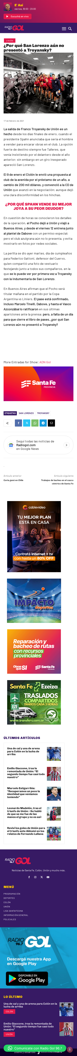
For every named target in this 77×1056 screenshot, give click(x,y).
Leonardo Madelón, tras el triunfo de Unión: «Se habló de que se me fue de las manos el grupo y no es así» (24, 813)
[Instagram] (35, 877)
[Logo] (14, 28)
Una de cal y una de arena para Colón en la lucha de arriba (23, 751)
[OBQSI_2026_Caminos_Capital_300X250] (34, 676)
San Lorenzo (26, 413)
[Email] (51, 423)
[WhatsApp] (34, 423)
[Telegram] (43, 423)
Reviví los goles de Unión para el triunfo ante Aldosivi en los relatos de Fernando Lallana (26, 831)
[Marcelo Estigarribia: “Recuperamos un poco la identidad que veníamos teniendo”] (54, 794)
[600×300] (38, 404)
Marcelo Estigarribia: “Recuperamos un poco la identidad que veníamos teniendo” (23, 793)
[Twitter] (26, 423)
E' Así (19, 5)
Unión (9, 40)
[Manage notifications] (70, 1049)
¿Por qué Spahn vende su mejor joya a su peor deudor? (38, 206)
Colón (9, 1011)
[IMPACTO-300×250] (34, 625)
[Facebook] (18, 423)
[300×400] (34, 574)
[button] (35, 1048)
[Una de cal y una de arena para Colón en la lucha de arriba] (54, 754)
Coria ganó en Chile (13, 480)
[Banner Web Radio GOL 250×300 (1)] (34, 727)
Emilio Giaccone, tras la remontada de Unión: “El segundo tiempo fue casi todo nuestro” (26, 773)
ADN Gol (45, 362)
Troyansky (43, 413)
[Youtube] (48, 877)
